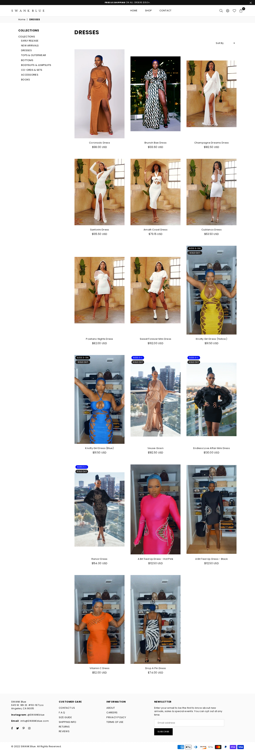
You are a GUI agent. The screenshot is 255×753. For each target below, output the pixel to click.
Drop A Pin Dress (155, 668)
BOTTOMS (27, 60)
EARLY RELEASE (29, 40)
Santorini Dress (99, 229)
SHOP (148, 10)
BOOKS (25, 79)
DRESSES (26, 50)
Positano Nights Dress (99, 339)
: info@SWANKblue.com (34, 721)
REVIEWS (64, 731)
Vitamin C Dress (99, 668)
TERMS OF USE (114, 722)
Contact (165, 10)
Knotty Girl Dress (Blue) (99, 448)
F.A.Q (62, 712)
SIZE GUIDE (65, 717)
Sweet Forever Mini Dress (155, 339)
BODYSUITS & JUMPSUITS (36, 65)
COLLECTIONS (26, 36)
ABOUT (110, 708)
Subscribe (164, 731)
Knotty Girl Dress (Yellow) (211, 339)
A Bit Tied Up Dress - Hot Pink (155, 559)
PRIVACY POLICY (116, 717)
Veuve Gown (155, 448)
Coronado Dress (99, 142)
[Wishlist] (234, 10)
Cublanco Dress (211, 229)
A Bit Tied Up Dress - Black (211, 559)
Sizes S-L (137, 357)
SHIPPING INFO (67, 722)
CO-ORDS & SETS (31, 70)
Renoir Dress (99, 559)
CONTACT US (67, 708)
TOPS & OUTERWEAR (33, 55)
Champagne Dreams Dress (211, 142)
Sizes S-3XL (195, 248)
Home (134, 10)
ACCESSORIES (29, 75)
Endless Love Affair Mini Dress (211, 448)
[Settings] (227, 10)
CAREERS (111, 712)
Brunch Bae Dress (155, 142)
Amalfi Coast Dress (155, 229)
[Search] (221, 10)
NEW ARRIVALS (30, 45)
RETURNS (64, 726)
